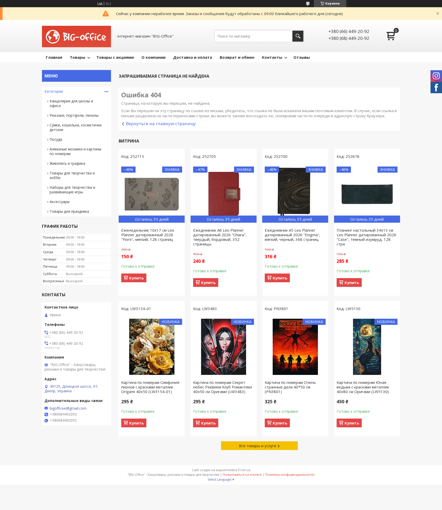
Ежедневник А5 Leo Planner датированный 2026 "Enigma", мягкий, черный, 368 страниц (292, 235)
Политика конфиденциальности (289, 474)
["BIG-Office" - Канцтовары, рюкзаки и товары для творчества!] (76, 36)
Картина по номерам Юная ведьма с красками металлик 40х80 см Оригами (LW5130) (363, 387)
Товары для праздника (69, 211)
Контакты (272, 57)
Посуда (56, 139)
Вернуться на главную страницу (161, 123)
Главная (54, 57)
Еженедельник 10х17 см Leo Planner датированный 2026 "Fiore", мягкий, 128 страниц (147, 235)
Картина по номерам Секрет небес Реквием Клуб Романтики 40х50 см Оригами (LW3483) (222, 387)
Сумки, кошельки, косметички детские (76, 127)
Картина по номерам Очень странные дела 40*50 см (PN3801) (290, 387)
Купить (136, 277)
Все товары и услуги (257, 445)
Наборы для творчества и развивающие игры (72, 189)
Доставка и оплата (192, 57)
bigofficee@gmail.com (68, 408)
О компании (153, 57)
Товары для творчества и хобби (72, 175)
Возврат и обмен (237, 57)
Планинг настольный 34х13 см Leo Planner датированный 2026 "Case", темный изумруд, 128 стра (366, 237)
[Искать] (297, 36)
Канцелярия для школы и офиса (71, 103)
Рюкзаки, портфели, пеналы (74, 115)
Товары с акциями (115, 57)
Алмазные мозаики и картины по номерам (75, 151)
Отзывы (301, 57)
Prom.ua (244, 470)
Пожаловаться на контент (242, 474)
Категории (54, 91)
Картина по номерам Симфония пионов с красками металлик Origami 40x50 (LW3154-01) (150, 387)
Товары (77, 57)
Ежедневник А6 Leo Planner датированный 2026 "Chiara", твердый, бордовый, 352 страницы (220, 237)
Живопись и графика (67, 163)
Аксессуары (60, 201)
